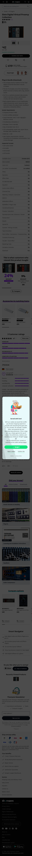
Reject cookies (11, 451)
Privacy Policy (19, 455)
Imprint (12, 455)
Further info (21, 451)
